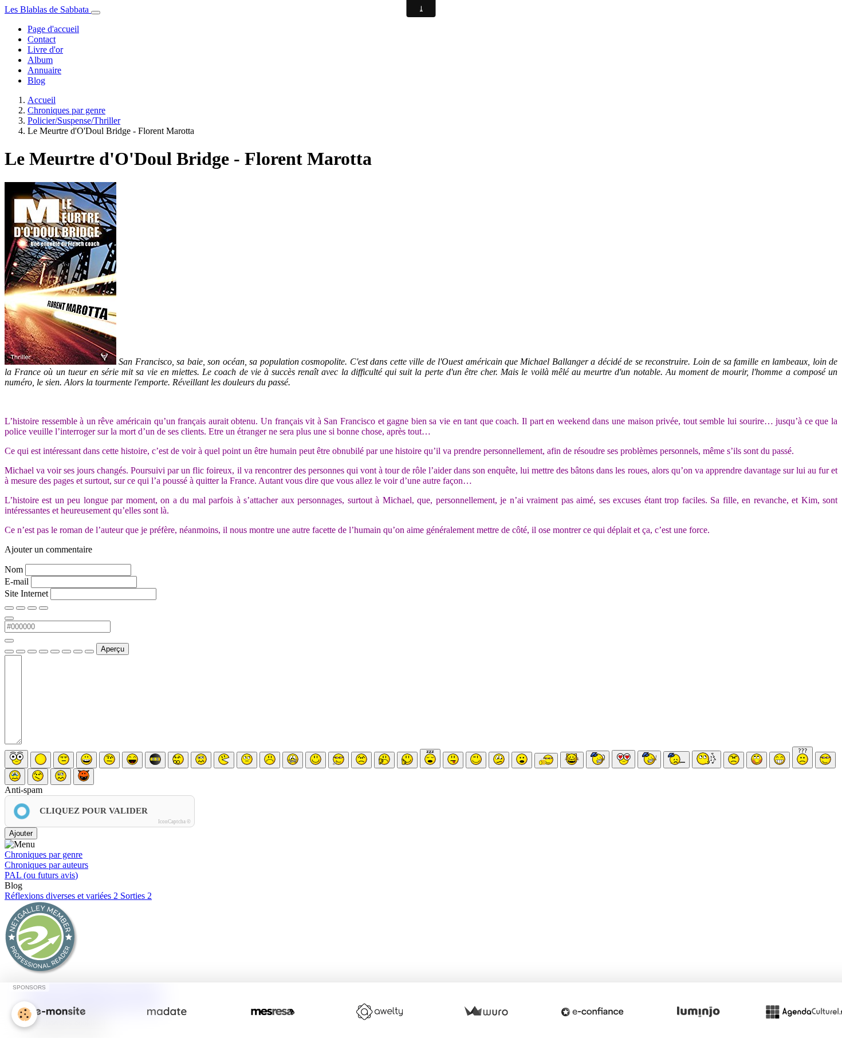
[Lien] (32, 651)
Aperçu (112, 649)
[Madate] (167, 1011)
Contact (41, 39)
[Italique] (20, 608)
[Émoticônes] (89, 651)
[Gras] (9, 608)
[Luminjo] (698, 1011)
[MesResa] (273, 1011)
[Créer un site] (60, 1011)
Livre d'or (45, 49)
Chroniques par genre (66, 110)
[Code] (77, 651)
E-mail (17, 581)
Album (40, 60)
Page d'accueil (53, 29)
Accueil (41, 100)
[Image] (55, 651)
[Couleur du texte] (9, 618)
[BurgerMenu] (95, 12)
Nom (14, 569)
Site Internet (26, 593)
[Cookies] (24, 1014)
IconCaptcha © (174, 821)
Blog (36, 80)
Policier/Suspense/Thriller (73, 120)
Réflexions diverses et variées (61, 896)
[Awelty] (379, 1011)
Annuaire (44, 70)
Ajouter (21, 833)
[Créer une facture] (486, 1011)
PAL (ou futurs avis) (41, 875)
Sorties (136, 896)
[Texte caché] (43, 651)
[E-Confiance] (592, 1011)
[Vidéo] (66, 651)
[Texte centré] (20, 651)
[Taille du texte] (43, 608)
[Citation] (9, 651)
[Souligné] (32, 608)
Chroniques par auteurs (46, 865)
